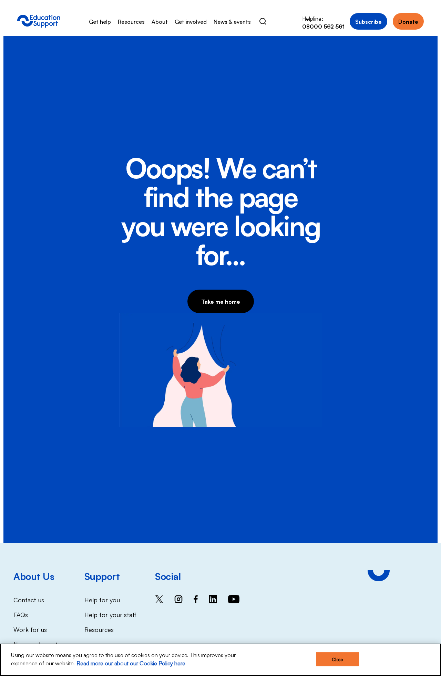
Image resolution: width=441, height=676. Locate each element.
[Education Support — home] (38, 21)
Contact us (28, 599)
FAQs (20, 614)
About (160, 21)
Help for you (102, 599)
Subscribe (368, 21)
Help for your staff (110, 614)
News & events (232, 21)
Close (337, 659)
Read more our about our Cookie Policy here (130, 663)
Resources (131, 21)
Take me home (220, 301)
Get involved (191, 21)
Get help (100, 21)
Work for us (30, 629)
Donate (408, 21)
